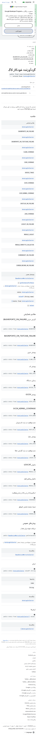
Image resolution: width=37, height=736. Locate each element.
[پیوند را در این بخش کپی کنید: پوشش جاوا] (26, 437)
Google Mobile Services (29, 714)
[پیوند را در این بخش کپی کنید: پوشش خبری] (25, 352)
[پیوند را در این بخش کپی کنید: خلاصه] (28, 116)
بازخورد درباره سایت (30, 728)
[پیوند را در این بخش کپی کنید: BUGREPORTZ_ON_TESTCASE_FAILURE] (34, 338)
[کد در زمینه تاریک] (34, 327)
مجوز (12, 726)
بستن (18, 25)
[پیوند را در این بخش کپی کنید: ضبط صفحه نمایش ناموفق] (16, 507)
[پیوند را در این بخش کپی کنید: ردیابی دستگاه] (24, 381)
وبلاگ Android (32, 684)
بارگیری (34, 660)
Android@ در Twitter (30, 679)
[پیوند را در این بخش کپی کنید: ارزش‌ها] (28, 610)
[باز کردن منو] (33, 2)
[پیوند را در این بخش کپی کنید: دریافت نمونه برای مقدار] (18, 529)
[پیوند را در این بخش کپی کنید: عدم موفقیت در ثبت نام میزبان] (14, 423)
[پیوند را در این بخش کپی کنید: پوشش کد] (27, 367)
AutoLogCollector (29, 76)
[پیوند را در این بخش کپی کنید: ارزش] (30, 564)
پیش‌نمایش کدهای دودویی (30, 663)
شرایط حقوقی (18, 726)
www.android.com (30, 711)
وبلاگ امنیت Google (31, 687)
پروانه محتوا (5, 640)
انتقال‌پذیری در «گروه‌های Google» (27, 695)
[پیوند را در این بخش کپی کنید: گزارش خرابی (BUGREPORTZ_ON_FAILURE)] (34, 322)
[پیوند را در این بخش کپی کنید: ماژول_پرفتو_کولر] (22, 479)
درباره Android (32, 726)
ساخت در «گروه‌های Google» (29, 693)
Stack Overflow (31, 717)
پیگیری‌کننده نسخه (31, 719)
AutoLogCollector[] (23, 301)
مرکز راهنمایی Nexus (31, 708)
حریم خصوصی (6, 726)
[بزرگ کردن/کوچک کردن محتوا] (28, 46)
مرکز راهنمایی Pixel (31, 706)
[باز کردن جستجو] (15, 2)
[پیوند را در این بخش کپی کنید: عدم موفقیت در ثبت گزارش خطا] (13, 451)
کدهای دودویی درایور (31, 669)
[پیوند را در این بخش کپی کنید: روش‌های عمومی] (20, 523)
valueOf (21, 296)
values (32, 305)
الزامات (34, 658)
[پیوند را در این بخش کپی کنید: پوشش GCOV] (23, 395)
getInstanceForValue (27, 283)
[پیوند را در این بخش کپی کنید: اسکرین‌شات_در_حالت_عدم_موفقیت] (10, 493)
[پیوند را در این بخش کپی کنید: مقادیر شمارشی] (21, 314)
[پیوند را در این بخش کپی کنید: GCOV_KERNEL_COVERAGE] (11, 409)
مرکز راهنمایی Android (30, 703)
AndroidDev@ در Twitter (29, 682)
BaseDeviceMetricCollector (24, 278)
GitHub (34, 672)
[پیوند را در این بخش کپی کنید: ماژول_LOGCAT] (21, 465)
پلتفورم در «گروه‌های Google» (28, 690)
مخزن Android (32, 655)
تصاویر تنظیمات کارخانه (30, 666)
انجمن (25, 726)
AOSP (34, 42)
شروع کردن (19, 31)
